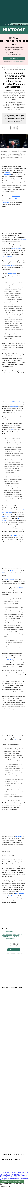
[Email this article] (17, 127)
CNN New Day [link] (9, 895)
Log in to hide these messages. (18, 61)
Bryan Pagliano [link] (10, 579)
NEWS (2, 1172)
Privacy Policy (19, 1178)
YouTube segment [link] (16, 248)
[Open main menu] (2, 24)
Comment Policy (10, 1176)
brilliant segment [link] (10, 265)
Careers (23, 1175)
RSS (17, 1175)
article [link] (14, 740)
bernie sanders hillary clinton (12, 934)
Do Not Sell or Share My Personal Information (12, 1181)
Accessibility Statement (9, 1178)
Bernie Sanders (6, 164)
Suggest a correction (10, 953)
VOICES (24, 1172)
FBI (3, 573)
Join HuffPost (14, 58)
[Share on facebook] (14, 127)
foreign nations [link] (6, 516)
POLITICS (6, 1172)
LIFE (20, 1172)
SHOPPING (10, 1174)
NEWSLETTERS (17, 1174)
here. (23, 70)
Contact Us (13, 1175)
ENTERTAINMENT (14, 1172)
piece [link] (12, 429)
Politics (16, 936)
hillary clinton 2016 (9, 938)
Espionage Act (7, 936)
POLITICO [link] (14, 535)
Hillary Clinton (8, 931)
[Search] (8, 24)
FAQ (19, 1175)
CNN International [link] (20, 893)
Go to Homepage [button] (14, 949)
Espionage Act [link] (16, 196)
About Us (2, 1175)
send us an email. (16, 121)
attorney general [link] (6, 174)
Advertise (7, 1175)
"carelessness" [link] (6, 202)
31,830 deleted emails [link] (17, 402)
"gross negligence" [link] (15, 198)
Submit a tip (19, 953)
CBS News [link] (18, 836)
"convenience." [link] (8, 172)
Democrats (23, 239)
